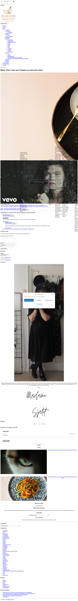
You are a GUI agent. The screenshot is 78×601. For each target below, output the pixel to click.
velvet (47, 206)
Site (1, 246)
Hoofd (4, 552)
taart (44, 206)
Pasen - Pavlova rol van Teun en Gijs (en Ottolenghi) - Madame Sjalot (20, 228)
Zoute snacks (10, 51)
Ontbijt (9, 43)
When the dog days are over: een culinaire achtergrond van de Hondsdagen (17, 592)
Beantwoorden (6, 221)
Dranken (7, 34)
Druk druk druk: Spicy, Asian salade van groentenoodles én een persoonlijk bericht (19, 593)
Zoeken (2, 5)
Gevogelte (10, 48)
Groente (9, 50)
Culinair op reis (8, 33)
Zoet (9, 46)
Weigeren (39, 300)
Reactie (1, 242)
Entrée (4, 542)
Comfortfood (10, 39)
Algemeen (7, 30)
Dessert (15, 205)
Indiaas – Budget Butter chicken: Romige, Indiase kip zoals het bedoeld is (14, 209)
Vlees (9, 47)
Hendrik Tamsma (6, 214)
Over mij (4, 558)
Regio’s (6, 53)
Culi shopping (5, 535)
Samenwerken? (6, 62)
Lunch (9, 44)
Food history (10, 32)
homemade (30, 206)
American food (6, 206)
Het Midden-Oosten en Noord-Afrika (15, 57)
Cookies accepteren (29, 300)
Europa (9, 55)
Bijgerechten (5, 533)
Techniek (7, 61)
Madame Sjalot (6, 204)
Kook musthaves (6, 554)
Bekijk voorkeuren (49, 300)
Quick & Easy (10, 40)
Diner (9, 45)
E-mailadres (3, 245)
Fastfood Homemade (12, 42)
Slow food (5, 567)
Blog (4, 28)
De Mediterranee (11, 56)
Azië (9, 54)
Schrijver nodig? (6, 63)
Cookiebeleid (39, 303)
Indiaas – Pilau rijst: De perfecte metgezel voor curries (10, 208)
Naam (1, 243)
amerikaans (11, 206)
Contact (4, 65)
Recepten (5, 26)
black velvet (16, 206)
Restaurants (7, 59)
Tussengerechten (6, 569)
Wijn (9, 35)
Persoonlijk (7, 37)
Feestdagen (5, 545)
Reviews (7, 60)
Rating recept (3, 235)
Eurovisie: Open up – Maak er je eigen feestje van (12, 595)
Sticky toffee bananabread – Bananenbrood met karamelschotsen (15, 594)
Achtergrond (7, 31)
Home (4, 25)
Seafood (9, 49)
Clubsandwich (5, 596)
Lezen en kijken (6, 555)
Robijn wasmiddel (22, 202)
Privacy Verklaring (40, 304)
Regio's (4, 563)
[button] (53, 294)
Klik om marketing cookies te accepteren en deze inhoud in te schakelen (39, 182)
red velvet (41, 206)
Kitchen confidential (9, 36)
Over (4, 27)
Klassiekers (5, 553)
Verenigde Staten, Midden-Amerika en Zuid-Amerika (18, 58)
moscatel (37, 206)
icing (34, 206)
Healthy (4, 550)
